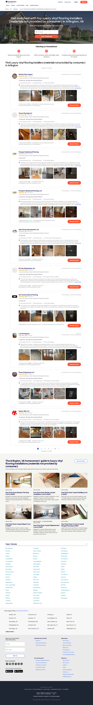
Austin (63, 566)
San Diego (9, 569)
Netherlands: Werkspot (56, 689)
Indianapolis (9, 603)
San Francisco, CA (33, 628)
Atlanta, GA (12, 614)
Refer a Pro (65, 647)
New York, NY (70, 621)
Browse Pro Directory (41, 643)
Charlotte (36, 585)
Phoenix (8, 551)
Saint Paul (36, 566)
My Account (66, 640)
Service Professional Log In (42, 660)
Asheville (36, 582)
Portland (63, 548)
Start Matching (46, 36)
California (42, 693)
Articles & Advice (34, 5)
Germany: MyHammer (38, 689)
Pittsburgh (64, 556)
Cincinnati (36, 595)
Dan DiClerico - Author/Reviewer (42, 521)
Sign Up (84, 2)
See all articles (81, 461)
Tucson (8, 553)
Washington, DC (71, 628)
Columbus (36, 600)
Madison (63, 595)
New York (36, 579)
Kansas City (36, 569)
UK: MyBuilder (66, 689)
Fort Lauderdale (10, 585)
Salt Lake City (65, 582)
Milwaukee (64, 598)
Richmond (64, 587)
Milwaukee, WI (13, 621)
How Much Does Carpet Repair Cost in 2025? (18, 525)
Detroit (35, 559)
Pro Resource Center (41, 665)
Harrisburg (64, 551)
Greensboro (36, 587)
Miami (7, 590)
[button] (24, 95)
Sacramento (9, 566)
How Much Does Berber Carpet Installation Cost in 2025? (44, 493)
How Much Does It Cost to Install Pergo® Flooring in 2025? (72, 525)
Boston (35, 556)
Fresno (8, 556)
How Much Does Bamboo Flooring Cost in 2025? (17, 493)
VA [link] (11, 9)
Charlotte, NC (32, 614)
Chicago (8, 600)
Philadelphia (64, 553)
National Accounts (40, 669)
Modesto (8, 564)
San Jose (8, 574)
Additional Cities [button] (10, 631)
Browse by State (22, 611)
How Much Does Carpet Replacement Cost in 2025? (46, 526)
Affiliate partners (67, 676)
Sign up (15, 655)
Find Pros (38, 640)
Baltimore (36, 553)
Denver (8, 577)
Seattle (63, 593)
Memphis (63, 561)
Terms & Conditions (55, 696)
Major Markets (11, 544)
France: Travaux (27, 689)
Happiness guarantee (68, 674)
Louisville (36, 548)
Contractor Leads (40, 667)
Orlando (8, 593)
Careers (65, 665)
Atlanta (8, 598)
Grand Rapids (37, 561)
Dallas (62, 569)
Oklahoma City (37, 603)
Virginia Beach (65, 590)
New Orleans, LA (52, 621)
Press (64, 667)
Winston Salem (37, 593)
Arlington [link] (15, 9)
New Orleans (37, 551)
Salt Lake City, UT (52, 625)
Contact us (65, 672)
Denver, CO (12, 618)
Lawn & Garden (20, 5)
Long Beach (9, 559)
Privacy (38, 693)
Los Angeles (9, 561)
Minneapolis (36, 564)
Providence (64, 559)
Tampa (8, 595)
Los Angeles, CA (52, 618)
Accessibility (54, 693)
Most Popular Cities (10, 611)
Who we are (66, 662)
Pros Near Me (66, 650)
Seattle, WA (50, 628)
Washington (9, 582)
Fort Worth (64, 574)
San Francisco (10, 572)
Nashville (63, 564)
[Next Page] (59, 449)
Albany (35, 577)
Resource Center (67, 645)
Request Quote (74, 105)
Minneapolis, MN (33, 621)
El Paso (63, 572)
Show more (78, 88)
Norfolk (63, 585)
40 (55, 448)
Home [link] (7, 9)
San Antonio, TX (71, 625)
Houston (63, 577)
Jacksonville (9, 587)
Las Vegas (36, 574)
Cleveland (36, 598)
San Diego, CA (13, 628)
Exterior (13, 5)
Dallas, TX (69, 614)
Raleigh (35, 590)
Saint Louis (36, 572)
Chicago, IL (50, 614)
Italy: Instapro (47, 689)
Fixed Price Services (41, 645)
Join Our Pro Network (41, 662)
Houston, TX (31, 618)
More (27, 5)
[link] (46, 76)
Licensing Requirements (69, 654)
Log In (76, 2)
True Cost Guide (67, 643)
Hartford (8, 579)
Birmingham (9, 548)
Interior (8, 5)
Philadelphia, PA (13, 625)
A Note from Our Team (68, 652)
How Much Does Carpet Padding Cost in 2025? (74, 493)
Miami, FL (69, 618)
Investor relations (67, 669)
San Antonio (64, 579)
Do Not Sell (47, 693)
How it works (66, 660)
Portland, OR (32, 625)
